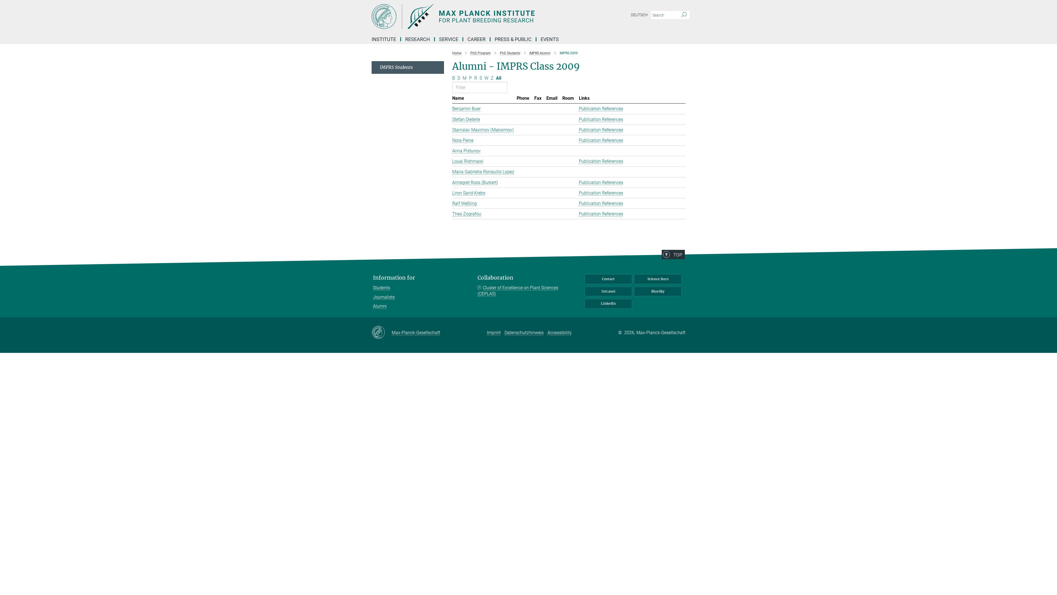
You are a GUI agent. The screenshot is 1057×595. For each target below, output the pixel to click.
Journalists (384, 297)
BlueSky (657, 291)
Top (677, 255)
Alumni (380, 306)
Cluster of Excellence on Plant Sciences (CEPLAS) (518, 290)
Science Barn (658, 279)
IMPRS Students (396, 67)
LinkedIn (608, 303)
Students (381, 287)
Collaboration (495, 278)
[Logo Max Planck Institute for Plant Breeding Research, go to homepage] (475, 16)
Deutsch (639, 15)
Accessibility (559, 332)
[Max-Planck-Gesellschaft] (382, 332)
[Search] (684, 15)
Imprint (494, 332)
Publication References (601, 108)
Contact (608, 279)
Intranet (608, 291)
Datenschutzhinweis (524, 332)
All (498, 78)
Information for (394, 278)
